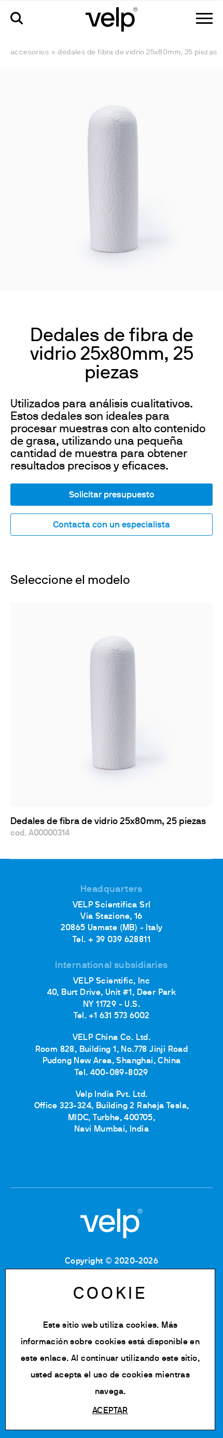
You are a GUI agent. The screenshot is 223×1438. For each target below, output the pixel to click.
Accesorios (29, 52)
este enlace (43, 1358)
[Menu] (204, 18)
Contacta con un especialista (111, 525)
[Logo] (111, 18)
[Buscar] (16, 18)
